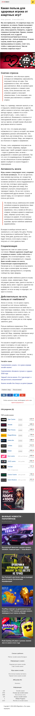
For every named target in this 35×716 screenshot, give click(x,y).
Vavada (10, 424)
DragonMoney (12, 435)
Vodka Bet (11, 440)
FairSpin (10, 466)
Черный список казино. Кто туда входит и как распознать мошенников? (16, 378)
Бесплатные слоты (20, 694)
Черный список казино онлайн (17, 676)
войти (27, 400)
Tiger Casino (11, 419)
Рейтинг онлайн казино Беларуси (17, 657)
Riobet (10, 451)
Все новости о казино (7, 521)
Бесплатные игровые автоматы (17, 674)
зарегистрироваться (17, 402)
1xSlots (10, 445)
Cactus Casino (12, 474)
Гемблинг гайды (6, 389)
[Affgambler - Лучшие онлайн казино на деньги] (5, 2)
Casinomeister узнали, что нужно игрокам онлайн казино (16, 366)
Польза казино (17, 389)
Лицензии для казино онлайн (17, 664)
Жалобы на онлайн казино (20, 700)
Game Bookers (12, 480)
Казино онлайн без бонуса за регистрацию (16, 383)
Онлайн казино (20, 691)
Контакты (17, 683)
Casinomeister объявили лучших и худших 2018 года (16, 372)
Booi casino (11, 456)
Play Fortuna (11, 430)
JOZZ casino (12, 461)
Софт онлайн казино (17, 666)
